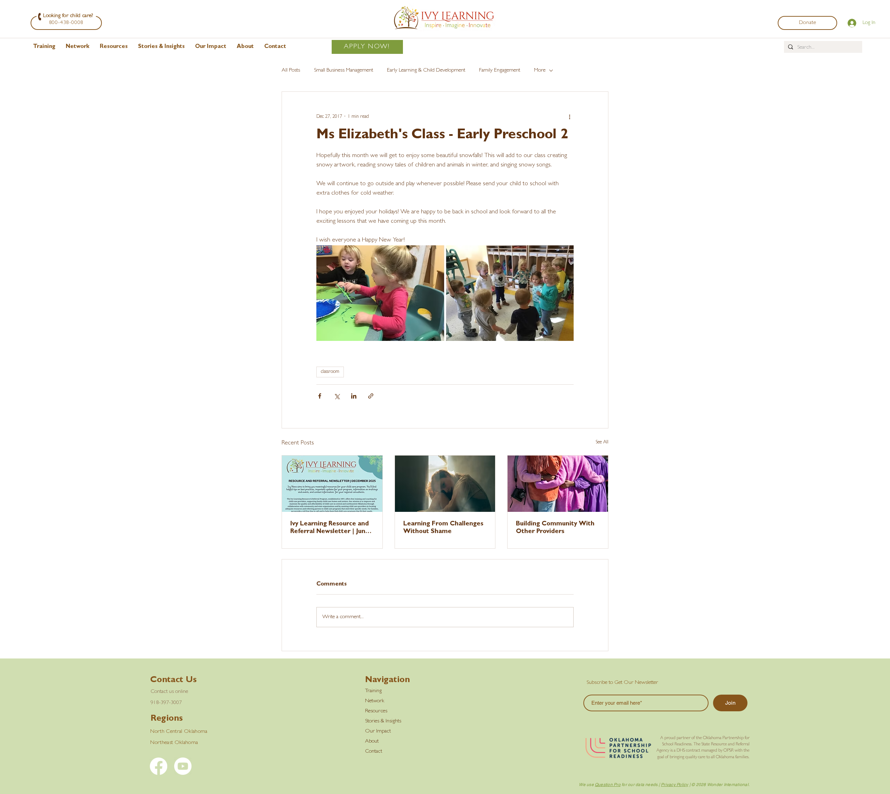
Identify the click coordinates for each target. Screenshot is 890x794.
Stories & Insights (383, 721)
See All (602, 442)
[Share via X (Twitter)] (336, 396)
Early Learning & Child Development (426, 70)
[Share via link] (370, 396)
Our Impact (378, 731)
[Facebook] (158, 766)
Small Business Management (343, 70)
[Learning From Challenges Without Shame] (445, 484)
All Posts (291, 70)
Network (374, 701)
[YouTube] (183, 766)
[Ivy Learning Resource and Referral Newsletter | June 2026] (332, 484)
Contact (373, 751)
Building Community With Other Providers (555, 528)
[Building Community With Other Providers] (558, 484)
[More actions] (569, 117)
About (372, 741)
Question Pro (608, 784)
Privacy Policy (674, 784)
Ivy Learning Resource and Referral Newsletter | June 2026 (329, 528)
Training (373, 691)
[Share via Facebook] (319, 396)
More (539, 70)
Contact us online (169, 692)
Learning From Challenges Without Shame (443, 528)
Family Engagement (499, 70)
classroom (330, 371)
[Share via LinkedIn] (353, 396)
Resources (376, 711)
